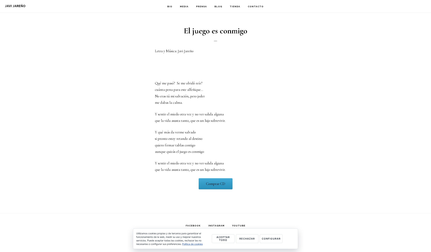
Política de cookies (192, 244)
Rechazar (247, 238)
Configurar (271, 238)
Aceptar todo (223, 238)
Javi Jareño (15, 6)
